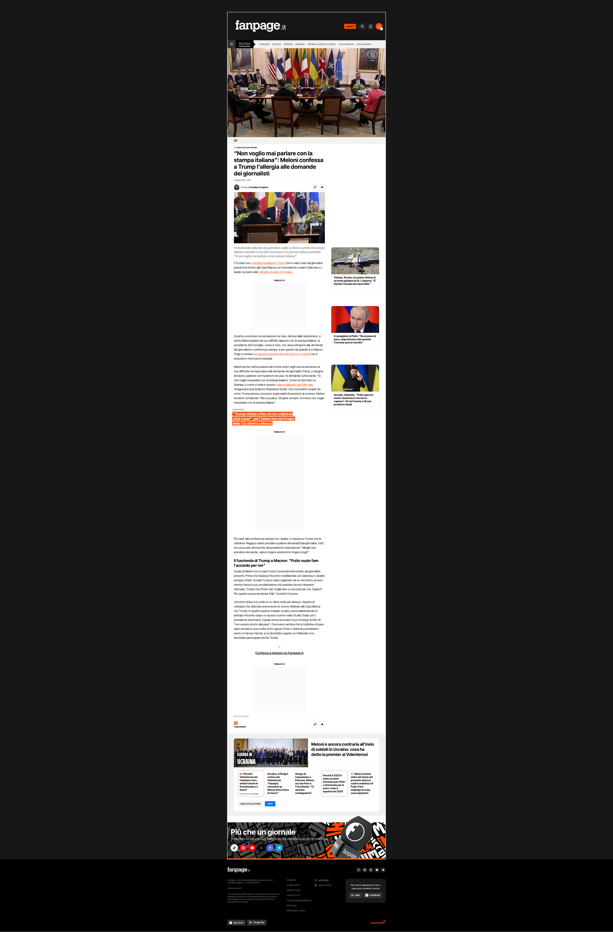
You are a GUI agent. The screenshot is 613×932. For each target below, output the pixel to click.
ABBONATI (350, 26)
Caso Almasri (364, 44)
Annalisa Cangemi (259, 187)
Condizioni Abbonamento (299, 900)
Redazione (292, 905)
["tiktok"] (234, 848)
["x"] (261, 848)
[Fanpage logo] (256, 26)
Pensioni (288, 44)
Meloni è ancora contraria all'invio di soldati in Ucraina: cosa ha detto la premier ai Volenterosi (342, 749)
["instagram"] (243, 848)
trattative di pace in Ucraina (275, 272)
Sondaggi (264, 44)
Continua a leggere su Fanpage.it (279, 653)
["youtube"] (252, 848)
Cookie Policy (293, 895)
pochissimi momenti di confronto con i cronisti (282, 354)
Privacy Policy (294, 890)
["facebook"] (270, 848)
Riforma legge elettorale (322, 44)
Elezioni (276, 44)
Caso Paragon (346, 44)
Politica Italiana (241, 716)
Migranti (300, 44)
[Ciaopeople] (378, 923)
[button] (322, 187)
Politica (244, 43)
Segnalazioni (293, 885)
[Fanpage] (238, 869)
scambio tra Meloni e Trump (268, 263)
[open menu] (231, 44)
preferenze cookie (296, 910)
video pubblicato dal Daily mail (294, 384)
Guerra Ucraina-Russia (247, 147)
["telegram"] (279, 848)
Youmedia (291, 880)
